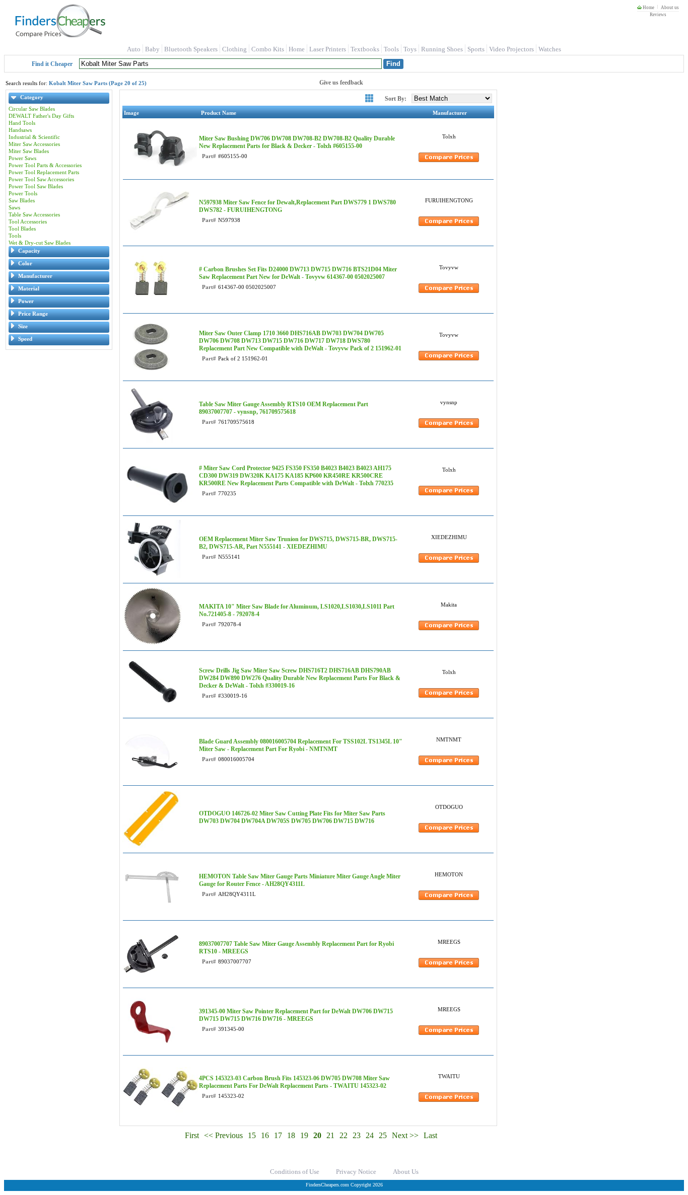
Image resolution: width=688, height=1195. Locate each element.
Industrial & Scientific (34, 137)
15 (252, 1135)
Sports (476, 49)
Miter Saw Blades (29, 151)
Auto (134, 49)
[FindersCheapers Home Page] (59, 35)
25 (383, 1135)
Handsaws (20, 130)
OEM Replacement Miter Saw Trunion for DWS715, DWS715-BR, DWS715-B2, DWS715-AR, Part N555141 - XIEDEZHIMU (298, 543)
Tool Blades (22, 229)
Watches (549, 49)
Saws (14, 207)
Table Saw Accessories (34, 214)
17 (278, 1135)
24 (370, 1135)
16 (265, 1135)
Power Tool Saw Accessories (41, 179)
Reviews (658, 14)
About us (670, 7)
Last (430, 1135)
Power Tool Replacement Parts (44, 172)
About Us (406, 1171)
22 (343, 1135)
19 (304, 1135)
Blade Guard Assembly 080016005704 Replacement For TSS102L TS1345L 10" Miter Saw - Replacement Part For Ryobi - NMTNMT (300, 745)
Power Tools (23, 193)
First (192, 1135)
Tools (391, 49)
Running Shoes (442, 49)
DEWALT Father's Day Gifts (41, 116)
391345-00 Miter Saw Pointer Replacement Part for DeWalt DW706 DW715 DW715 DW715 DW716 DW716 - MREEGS (296, 1015)
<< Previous (223, 1135)
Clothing (234, 49)
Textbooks (365, 49)
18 (291, 1135)
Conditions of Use (294, 1171)
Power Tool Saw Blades (36, 186)
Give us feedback (341, 82)
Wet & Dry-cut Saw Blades (40, 243)
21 (330, 1135)
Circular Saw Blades (32, 109)
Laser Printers (327, 49)
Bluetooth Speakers (191, 49)
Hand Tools (22, 123)
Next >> (405, 1135)
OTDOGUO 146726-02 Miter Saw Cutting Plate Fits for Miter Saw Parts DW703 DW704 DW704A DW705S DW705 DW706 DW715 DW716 (292, 817)
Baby (152, 49)
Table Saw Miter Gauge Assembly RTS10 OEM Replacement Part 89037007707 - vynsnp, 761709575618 (283, 408)
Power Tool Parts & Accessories (45, 165)
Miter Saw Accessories (34, 144)
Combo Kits (267, 49)
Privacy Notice (356, 1171)
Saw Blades (22, 200)
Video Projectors (511, 49)
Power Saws (22, 158)
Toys (410, 49)
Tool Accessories (28, 221)
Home (648, 7)
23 (357, 1135)
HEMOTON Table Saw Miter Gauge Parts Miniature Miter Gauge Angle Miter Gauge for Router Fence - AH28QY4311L (299, 880)
